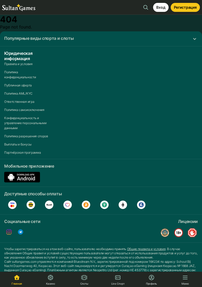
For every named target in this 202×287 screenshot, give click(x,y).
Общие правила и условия (146, 249)
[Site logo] (18, 7)
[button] (101, 38)
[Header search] (145, 7)
